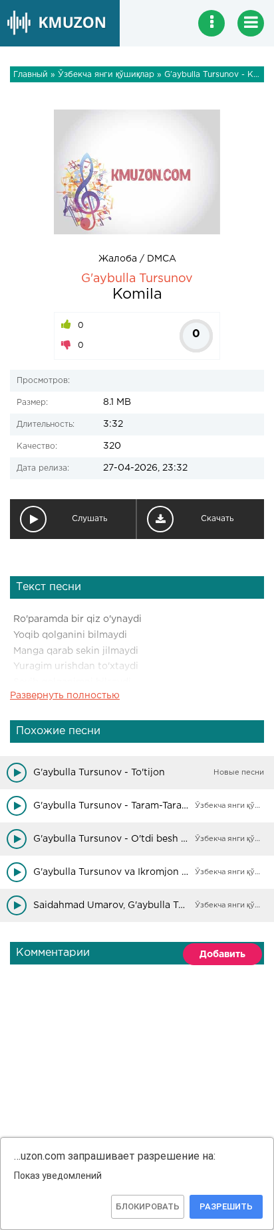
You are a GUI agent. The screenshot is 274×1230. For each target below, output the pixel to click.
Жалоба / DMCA (137, 259)
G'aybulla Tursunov (137, 278)
